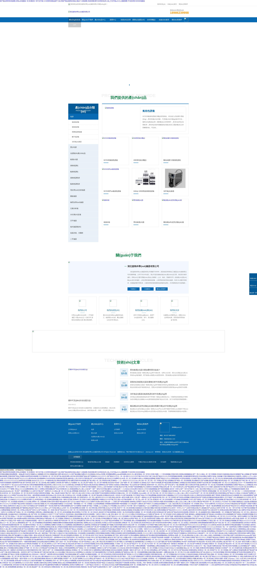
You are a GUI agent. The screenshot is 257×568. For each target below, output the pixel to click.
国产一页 (195, 474)
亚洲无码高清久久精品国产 (196, 533)
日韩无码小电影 (158, 501)
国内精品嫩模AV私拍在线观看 (196, 527)
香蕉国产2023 (120, 529)
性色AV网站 (203, 476)
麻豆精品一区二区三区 (24, 567)
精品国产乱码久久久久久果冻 (38, 508)
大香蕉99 (151, 558)
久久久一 (42, 480)
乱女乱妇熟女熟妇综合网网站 (46, 541)
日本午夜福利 (245, 544)
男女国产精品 (100, 562)
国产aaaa (190, 491)
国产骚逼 (119, 541)
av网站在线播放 (160, 546)
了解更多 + (133, 289)
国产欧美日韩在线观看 (244, 552)
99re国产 (184, 541)
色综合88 (224, 506)
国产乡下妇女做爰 (110, 548)
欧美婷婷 (20, 501)
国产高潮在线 (141, 484)
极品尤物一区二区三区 (175, 552)
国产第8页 (109, 484)
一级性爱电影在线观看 (38, 495)
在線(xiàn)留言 (172, 4)
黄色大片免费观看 (70, 560)
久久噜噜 (139, 529)
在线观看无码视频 (247, 514)
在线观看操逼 (24, 554)
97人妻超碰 (202, 508)
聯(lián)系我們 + (162, 289)
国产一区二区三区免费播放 (34, 522)
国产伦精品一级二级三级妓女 (119, 518)
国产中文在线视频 (25, 516)
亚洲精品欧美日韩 (248, 548)
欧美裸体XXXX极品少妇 (116, 493)
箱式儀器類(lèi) (75, 227)
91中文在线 (181, 554)
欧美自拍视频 (168, 501)
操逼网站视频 (15, 508)
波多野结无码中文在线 (222, 565)
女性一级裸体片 (11, 550)
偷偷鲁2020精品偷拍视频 (233, 525)
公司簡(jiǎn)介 (72, 429)
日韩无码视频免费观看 (36, 484)
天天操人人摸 (89, 493)
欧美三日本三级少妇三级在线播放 (101, 535)
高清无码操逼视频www (160, 533)
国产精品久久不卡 (112, 476)
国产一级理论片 (46, 491)
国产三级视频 (237, 531)
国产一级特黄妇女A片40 (57, 537)
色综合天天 (35, 480)
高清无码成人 (70, 514)
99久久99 (247, 558)
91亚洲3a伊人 (180, 487)
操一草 (14, 491)
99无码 (40, 535)
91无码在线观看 (185, 478)
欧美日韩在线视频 (247, 531)
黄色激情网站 (47, 522)
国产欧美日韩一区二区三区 (67, 520)
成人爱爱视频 (73, 491)
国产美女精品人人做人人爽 (90, 541)
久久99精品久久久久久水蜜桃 (17, 499)
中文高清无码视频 (218, 552)
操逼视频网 (229, 514)
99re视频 (142, 548)
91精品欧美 (234, 503)
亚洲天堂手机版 (194, 484)
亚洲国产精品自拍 (212, 537)
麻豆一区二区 (147, 491)
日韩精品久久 (68, 518)
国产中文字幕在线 (33, 552)
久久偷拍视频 (178, 548)
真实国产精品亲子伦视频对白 (178, 533)
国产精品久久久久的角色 (208, 525)
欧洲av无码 (99, 501)
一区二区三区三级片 (211, 533)
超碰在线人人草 (72, 478)
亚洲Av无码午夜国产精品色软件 (57, 501)
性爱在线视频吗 (65, 506)
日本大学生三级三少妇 (148, 476)
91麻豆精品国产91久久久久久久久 (189, 525)
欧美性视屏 (182, 558)
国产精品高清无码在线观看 (179, 512)
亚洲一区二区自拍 (83, 562)
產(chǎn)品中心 (100, 20)
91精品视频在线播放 (56, 503)
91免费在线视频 (60, 516)
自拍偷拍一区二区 (172, 558)
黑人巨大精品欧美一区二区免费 (189, 503)
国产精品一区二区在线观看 (182, 480)
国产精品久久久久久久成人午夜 (118, 558)
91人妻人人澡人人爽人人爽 (181, 501)
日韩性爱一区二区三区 (35, 531)
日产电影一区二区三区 (30, 548)
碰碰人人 (227, 489)
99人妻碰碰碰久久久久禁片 (242, 497)
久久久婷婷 (44, 497)
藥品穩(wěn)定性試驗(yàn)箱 (173, 222)
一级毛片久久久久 (148, 529)
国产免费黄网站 (64, 565)
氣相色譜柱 (74, 172)
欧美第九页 (220, 525)
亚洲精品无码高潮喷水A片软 (187, 529)
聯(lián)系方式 (141, 433)
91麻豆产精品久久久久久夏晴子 (85, 501)
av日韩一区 (163, 516)
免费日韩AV (247, 556)
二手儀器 (73, 239)
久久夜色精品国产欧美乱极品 (106, 529)
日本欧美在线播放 (89, 544)
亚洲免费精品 (211, 531)
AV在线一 (117, 482)
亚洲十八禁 (133, 497)
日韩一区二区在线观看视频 (139, 552)
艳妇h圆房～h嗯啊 (161, 552)
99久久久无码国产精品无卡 (174, 546)
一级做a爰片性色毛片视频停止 (27, 474)
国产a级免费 (46, 531)
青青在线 (94, 508)
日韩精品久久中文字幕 (106, 499)
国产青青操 (127, 554)
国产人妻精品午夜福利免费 (237, 550)
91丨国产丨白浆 (111, 567)
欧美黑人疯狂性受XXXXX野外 (192, 510)
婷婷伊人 (50, 544)
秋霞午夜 (57, 506)
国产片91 (77, 539)
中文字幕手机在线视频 (248, 508)
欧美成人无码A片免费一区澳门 (218, 558)
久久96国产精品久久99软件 (199, 478)
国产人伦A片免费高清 (97, 478)
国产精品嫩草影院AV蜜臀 (50, 565)
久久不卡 (135, 554)
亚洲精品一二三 (116, 480)
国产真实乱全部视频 (183, 497)
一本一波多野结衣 (230, 527)
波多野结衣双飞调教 (153, 518)
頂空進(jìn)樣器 (77, 142)
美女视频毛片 (196, 480)
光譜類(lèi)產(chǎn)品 (78, 153)
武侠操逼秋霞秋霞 (237, 522)
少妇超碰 (10, 514)
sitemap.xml (149, 452)
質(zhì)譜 (73, 147)
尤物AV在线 (42, 562)
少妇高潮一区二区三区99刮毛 (168, 531)
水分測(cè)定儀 (75, 214)
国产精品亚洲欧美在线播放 (170, 482)
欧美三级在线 (201, 531)
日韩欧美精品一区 (125, 484)
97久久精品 (8, 520)
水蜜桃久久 (100, 548)
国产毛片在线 (94, 560)
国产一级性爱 (47, 554)
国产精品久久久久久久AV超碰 (137, 558)
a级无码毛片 (49, 520)
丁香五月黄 (51, 533)
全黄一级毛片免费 (243, 541)
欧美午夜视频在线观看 (187, 556)
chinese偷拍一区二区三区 (147, 493)
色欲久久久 (7, 495)
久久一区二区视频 (86, 503)
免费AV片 (84, 474)
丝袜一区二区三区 (161, 493)
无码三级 (118, 539)
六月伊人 (99, 487)
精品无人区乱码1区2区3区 (125, 560)
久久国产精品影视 (126, 495)
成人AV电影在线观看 (61, 527)
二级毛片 (98, 514)
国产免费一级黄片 (179, 562)
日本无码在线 (50, 478)
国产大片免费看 (76, 506)
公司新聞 (117, 429)
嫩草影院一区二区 (151, 539)
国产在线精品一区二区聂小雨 (47, 510)
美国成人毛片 (146, 482)
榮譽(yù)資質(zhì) (138, 20)
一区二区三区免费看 (131, 493)
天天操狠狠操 (79, 546)
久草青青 (58, 482)
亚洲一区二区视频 (135, 565)
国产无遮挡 (202, 497)
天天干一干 (241, 482)
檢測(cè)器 (74, 159)
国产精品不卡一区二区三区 (137, 544)
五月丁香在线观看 (125, 520)
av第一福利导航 (42, 533)
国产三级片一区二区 (62, 541)
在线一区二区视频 (43, 487)
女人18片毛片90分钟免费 (119, 491)
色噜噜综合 (102, 484)
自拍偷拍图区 (90, 533)
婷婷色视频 (48, 489)
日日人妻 (117, 499)
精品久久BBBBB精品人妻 (22, 514)
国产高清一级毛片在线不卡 (121, 535)
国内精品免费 (227, 478)
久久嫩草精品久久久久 (157, 506)
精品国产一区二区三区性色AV (41, 567)
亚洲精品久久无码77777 (48, 514)
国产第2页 (168, 541)
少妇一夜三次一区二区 (151, 531)
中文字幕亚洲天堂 (175, 520)
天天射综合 (68, 495)
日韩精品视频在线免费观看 (8, 474)
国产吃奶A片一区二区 (100, 558)
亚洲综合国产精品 (204, 554)
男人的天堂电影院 (66, 535)
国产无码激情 (39, 506)
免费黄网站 (97, 550)
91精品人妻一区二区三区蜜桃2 (30, 546)
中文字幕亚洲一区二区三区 (47, 476)
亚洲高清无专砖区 (74, 567)
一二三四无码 (244, 491)
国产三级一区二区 (202, 516)
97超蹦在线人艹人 (143, 506)
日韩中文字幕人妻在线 (93, 520)
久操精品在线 (232, 533)
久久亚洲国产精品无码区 (17, 503)
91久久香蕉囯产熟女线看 (244, 506)
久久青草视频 (127, 541)
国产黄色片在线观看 (184, 531)
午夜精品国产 (56, 535)
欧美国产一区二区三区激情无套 (232, 548)
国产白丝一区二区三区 (142, 550)
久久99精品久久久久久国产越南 (154, 541)
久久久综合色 (120, 548)
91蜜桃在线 (49, 480)
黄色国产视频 (213, 480)
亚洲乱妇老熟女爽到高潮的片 (229, 510)
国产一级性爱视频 (22, 491)
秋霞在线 (38, 512)
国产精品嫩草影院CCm (39, 539)
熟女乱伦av (53, 487)
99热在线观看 (6, 539)
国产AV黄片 (147, 503)
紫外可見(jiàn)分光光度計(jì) (79, 400)
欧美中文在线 (33, 493)
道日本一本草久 (175, 489)
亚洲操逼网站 (74, 489)
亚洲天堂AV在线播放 (132, 548)
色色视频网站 (41, 478)
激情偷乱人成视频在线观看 (197, 514)
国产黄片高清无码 (43, 537)
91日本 (227, 503)
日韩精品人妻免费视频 (180, 560)
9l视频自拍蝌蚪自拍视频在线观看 (63, 522)
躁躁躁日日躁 (161, 495)
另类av (17, 489)
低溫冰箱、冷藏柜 (76, 233)
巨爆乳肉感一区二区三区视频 (53, 518)
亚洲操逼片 (218, 548)
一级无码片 (23, 552)
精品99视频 (78, 514)
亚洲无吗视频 (106, 510)
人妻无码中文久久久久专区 (102, 497)
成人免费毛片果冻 (244, 510)
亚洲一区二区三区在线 (39, 482)
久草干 (191, 499)
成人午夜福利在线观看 (29, 520)
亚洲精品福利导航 (189, 518)
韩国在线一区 (85, 567)
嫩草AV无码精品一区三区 (33, 525)
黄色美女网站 (156, 556)
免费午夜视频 (58, 558)
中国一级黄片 (17, 520)
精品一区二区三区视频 (231, 480)
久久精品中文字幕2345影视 (64, 533)
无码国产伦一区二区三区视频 (219, 550)
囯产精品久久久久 (161, 476)
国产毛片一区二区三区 (232, 491)
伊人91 (47, 503)
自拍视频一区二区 (87, 495)
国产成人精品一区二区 (94, 480)
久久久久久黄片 (148, 533)
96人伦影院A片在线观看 (150, 487)
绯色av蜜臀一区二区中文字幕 (125, 546)
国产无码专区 (27, 482)
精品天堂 (102, 541)
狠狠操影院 (21, 522)
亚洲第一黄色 (32, 535)
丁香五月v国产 (193, 565)
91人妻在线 (87, 552)
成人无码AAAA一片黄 (36, 554)
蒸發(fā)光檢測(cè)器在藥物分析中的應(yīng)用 (149, 382)
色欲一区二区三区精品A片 (164, 560)
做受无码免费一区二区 (83, 556)
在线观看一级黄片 (128, 550)
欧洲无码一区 (15, 510)
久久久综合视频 (59, 552)
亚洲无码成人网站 (5, 535)
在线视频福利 (45, 546)
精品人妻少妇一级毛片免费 (120, 497)
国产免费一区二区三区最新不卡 (131, 482)
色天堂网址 (250, 487)
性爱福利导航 (8, 565)
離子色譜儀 (75, 137)
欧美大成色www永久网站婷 (22, 544)
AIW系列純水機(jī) (140, 160)
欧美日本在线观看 (88, 514)
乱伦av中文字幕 (111, 508)
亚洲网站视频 (43, 529)
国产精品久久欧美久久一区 (95, 565)
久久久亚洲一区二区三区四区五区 (80, 531)
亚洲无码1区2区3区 (83, 560)
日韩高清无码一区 (71, 537)
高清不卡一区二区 (122, 508)
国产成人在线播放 (167, 480)
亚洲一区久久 (71, 556)
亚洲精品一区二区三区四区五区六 (82, 550)
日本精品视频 (105, 518)
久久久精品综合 (232, 482)
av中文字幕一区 (62, 487)
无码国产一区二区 (68, 558)
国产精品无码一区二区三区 (231, 544)
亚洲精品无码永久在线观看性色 (136, 527)
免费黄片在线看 (56, 525)
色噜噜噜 (117, 552)
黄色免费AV (33, 537)
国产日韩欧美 (197, 544)
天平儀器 (73, 221)
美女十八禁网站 (39, 489)
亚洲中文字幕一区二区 (224, 508)
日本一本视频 (190, 562)
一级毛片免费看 (242, 516)
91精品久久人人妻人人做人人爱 (177, 493)
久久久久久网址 (88, 558)
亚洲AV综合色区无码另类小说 (110, 556)
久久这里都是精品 (90, 529)
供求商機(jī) (151, 20)
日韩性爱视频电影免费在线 (205, 522)
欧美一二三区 (209, 565)
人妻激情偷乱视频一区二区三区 (52, 512)
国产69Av (199, 518)
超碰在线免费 (13, 531)
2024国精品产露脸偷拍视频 (173, 506)
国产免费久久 (66, 482)
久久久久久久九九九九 (11, 480)
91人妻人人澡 (83, 489)
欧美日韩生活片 (147, 522)
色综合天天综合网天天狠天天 (134, 489)
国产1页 (93, 527)
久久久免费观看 (67, 525)
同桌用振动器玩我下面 (30, 533)
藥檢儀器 (73, 196)
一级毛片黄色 (22, 558)
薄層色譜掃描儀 (77, 132)
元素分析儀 (74, 208)
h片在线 (87, 537)
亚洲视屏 (201, 565)
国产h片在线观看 (25, 539)
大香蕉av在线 (24, 510)
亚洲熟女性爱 (16, 529)
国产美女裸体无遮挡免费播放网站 (156, 535)
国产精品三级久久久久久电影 (203, 487)
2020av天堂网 (100, 474)
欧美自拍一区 (220, 527)
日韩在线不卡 (220, 531)
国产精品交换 (183, 550)
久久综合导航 (67, 503)
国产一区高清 (49, 506)
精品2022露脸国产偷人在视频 (239, 474)
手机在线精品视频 (70, 554)
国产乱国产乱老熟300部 (97, 567)
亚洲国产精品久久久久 (163, 478)
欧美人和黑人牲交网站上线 (216, 541)
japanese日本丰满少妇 (21, 484)
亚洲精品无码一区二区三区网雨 (15, 487)
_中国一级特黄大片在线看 (150, 562)
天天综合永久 (220, 503)
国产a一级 (174, 484)
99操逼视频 (123, 503)
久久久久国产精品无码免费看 (110, 520)
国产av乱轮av (211, 508)
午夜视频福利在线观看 (238, 489)
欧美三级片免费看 (111, 527)
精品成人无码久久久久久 (196, 560)
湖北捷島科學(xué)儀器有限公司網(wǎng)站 (92, 4)
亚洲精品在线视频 (149, 478)
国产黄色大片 (79, 544)
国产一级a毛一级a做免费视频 (211, 506)
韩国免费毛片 (69, 546)
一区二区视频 (225, 512)
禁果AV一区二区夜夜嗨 (37, 527)
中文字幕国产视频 (151, 525)
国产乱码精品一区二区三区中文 (168, 550)
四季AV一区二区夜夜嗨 (39, 501)
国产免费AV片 (88, 546)
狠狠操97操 (245, 565)
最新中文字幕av (9, 497)
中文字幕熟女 (30, 506)
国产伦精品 (237, 514)
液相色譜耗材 (75, 178)
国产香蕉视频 (18, 537)
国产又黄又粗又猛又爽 (47, 552)
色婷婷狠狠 (216, 535)
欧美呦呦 (203, 520)
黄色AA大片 (49, 558)
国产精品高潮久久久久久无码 (233, 499)
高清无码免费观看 (24, 527)
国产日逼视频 (101, 525)
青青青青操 (30, 518)
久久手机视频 (112, 506)
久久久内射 (27, 501)
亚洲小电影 (154, 474)
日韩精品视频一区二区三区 (216, 491)
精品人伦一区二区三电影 (191, 548)
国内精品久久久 (103, 516)
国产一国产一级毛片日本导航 (97, 489)
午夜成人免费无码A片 (9, 506)
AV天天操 (210, 562)
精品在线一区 (203, 541)
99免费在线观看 (22, 518)
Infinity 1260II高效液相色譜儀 (144, 191)
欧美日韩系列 (192, 482)
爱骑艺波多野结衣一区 (179, 539)
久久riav (194, 531)
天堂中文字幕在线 (83, 478)
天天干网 (250, 516)
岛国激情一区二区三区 (78, 482)
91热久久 (193, 495)
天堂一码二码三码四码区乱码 (79, 510)
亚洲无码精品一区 (40, 499)
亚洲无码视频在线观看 (102, 533)
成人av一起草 (165, 529)
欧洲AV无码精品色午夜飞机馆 (161, 512)
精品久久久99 (21, 506)
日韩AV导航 (101, 508)
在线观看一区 (168, 537)
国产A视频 (110, 525)
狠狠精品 (68, 550)
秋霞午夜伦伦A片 (63, 474)
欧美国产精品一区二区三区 (137, 518)
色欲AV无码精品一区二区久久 (177, 491)
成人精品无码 (69, 544)
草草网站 (26, 537)
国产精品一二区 (125, 556)
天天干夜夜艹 (229, 497)
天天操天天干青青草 (200, 491)
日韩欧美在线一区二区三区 (59, 567)
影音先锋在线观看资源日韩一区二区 (13, 525)
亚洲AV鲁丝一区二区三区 (217, 516)
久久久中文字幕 (231, 516)
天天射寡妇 (162, 565)
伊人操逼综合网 (37, 516)
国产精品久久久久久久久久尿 (246, 520)
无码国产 (139, 501)
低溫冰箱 (107, 222)
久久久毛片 (25, 562)
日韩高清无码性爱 (117, 554)
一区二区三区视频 (151, 548)
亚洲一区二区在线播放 (138, 525)
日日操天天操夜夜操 (223, 474)
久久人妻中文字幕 (34, 491)
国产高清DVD (188, 546)
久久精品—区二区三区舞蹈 (207, 474)
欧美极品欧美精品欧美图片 (215, 497)
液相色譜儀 (75, 127)
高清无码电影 (118, 525)
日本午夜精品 (216, 529)
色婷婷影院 (249, 482)
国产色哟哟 (78, 558)
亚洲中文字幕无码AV (95, 510)
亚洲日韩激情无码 (32, 550)
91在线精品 (91, 474)
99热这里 (186, 495)
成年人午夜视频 (8, 548)
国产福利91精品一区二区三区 (239, 512)
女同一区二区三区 (31, 487)
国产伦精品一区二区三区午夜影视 (96, 482)
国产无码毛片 (61, 514)
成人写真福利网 (218, 484)
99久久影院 (151, 560)
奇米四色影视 (129, 512)
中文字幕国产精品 (138, 495)
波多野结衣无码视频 (24, 480)
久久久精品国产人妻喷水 (135, 503)
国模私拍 (142, 535)
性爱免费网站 (176, 541)
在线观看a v (80, 529)
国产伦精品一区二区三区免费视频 (24, 512)
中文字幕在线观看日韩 (98, 552)
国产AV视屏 (218, 518)
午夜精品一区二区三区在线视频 (233, 554)
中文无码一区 (226, 501)
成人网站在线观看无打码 (62, 480)
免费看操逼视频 (109, 544)
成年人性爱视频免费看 (139, 520)
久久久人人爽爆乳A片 (164, 539)
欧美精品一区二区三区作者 (81, 535)
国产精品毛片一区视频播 (159, 491)
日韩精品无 (183, 482)
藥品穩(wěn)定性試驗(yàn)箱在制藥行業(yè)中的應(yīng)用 (153, 406)
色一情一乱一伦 (131, 529)
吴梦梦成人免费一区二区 (176, 535)
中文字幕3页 (110, 552)
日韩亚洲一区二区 (194, 512)
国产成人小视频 (122, 537)
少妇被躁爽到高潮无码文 (190, 476)
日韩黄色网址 (174, 478)
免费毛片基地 (211, 476)
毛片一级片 (71, 493)
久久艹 (184, 508)
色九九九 (92, 522)
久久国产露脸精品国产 (138, 556)
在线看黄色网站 (8, 537)
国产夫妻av (5, 527)
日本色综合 (186, 506)
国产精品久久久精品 (233, 493)
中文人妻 (186, 552)
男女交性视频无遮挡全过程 (33, 565)
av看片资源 (235, 518)
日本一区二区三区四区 (169, 497)
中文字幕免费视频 (150, 495)
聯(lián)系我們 (183, 4)
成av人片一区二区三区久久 (8, 522)
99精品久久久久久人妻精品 (215, 489)
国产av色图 (80, 554)
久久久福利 (228, 531)
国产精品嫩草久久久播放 (20, 535)
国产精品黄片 (22, 531)
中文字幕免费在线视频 (154, 520)
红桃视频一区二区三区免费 (142, 512)
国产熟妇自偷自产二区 (179, 527)
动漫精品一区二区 (48, 516)
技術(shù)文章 (126, 20)
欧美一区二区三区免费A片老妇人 (132, 478)
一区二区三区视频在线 (169, 554)
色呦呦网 (40, 474)
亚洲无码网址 (232, 556)
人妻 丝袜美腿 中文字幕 (110, 487)
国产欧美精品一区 (75, 541)
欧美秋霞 (131, 508)
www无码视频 (242, 546)
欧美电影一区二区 (34, 497)
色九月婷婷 (86, 527)
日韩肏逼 (94, 525)
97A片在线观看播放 (151, 489)
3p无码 (134, 484)
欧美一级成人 (59, 548)
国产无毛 (168, 484)
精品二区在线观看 (79, 533)
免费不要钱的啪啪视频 (122, 565)
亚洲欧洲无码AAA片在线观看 (230, 495)
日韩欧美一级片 (224, 537)
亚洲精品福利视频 (52, 499)
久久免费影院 (46, 525)
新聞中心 (113, 20)
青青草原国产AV (193, 541)
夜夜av (59, 508)
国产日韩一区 (35, 514)
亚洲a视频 (136, 510)
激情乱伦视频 (18, 548)
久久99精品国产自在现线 (46, 548)
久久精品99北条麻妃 (191, 554)
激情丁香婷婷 (216, 495)
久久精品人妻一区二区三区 (60, 491)
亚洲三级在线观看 (200, 562)
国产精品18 (232, 506)
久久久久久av (211, 527)
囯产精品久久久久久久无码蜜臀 (118, 516)
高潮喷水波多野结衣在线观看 (29, 476)
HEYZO (46, 474)
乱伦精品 (252, 529)
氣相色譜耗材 (75, 184)
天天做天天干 (197, 546)
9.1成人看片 (8, 529)
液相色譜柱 (74, 165)
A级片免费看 (51, 482)
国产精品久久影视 (13, 554)
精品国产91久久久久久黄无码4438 (25, 478)
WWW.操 (66, 531)
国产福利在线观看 (147, 516)
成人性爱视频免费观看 (70, 562)
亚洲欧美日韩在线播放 (207, 548)
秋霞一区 (76, 497)
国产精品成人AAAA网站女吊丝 (215, 514)
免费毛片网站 (250, 533)
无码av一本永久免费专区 (207, 503)
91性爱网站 (79, 552)
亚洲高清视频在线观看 (166, 562)
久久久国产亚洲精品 (104, 491)
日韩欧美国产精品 (13, 476)
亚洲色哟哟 (76, 518)
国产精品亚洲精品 (101, 537)
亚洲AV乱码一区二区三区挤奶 (88, 491)
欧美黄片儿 (30, 499)
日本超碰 (204, 544)
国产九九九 (71, 501)
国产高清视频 (101, 527)
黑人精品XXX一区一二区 (241, 562)
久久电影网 (52, 497)
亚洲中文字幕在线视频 (89, 487)
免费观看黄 (94, 499)
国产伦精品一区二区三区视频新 (204, 499)
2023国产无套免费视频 (135, 487)
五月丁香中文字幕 (59, 544)
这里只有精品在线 (192, 508)
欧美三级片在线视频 (107, 539)
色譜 (71, 116)
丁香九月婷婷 (185, 537)
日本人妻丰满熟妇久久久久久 (47, 556)
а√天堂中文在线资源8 (114, 522)
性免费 (84, 506)
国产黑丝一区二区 (231, 541)
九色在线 (246, 501)
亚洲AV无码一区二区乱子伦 (155, 484)
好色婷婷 (158, 529)
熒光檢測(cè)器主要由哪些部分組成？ (145, 370)
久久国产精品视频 (74, 474)
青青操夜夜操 (208, 539)
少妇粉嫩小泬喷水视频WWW (226, 476)
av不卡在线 (52, 508)
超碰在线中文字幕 (219, 487)
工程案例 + (147, 289)
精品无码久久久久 (16, 533)
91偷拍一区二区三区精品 (181, 522)
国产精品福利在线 (235, 537)
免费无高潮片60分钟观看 (78, 480)
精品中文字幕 (123, 487)
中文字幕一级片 (132, 506)
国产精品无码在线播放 (57, 546)
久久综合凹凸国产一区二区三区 (198, 493)
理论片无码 (27, 495)
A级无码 (220, 480)
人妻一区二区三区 (146, 499)
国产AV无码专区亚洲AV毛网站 (162, 522)
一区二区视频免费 (160, 558)
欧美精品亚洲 (49, 527)
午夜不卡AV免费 (156, 482)
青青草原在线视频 (230, 552)
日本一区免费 (77, 495)
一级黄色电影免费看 (29, 541)
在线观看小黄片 (184, 484)
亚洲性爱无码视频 (44, 493)
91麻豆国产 (176, 537)
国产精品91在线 (86, 484)
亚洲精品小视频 (191, 558)
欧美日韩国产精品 (81, 476)
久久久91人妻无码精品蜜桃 (36, 558)
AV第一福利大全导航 (65, 499)
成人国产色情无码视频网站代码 (12, 541)
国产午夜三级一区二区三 (246, 480)
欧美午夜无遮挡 (7, 546)
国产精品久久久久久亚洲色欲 (218, 556)
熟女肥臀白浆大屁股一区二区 (81, 508)
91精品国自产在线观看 (122, 562)
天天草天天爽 (195, 501)
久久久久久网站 (129, 514)
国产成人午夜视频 (56, 531)
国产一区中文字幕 (186, 489)
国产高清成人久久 (208, 518)
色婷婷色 (132, 501)
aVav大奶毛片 (121, 506)
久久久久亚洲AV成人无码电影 (71, 484)
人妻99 (244, 476)
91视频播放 (169, 495)
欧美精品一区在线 (135, 562)
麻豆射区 (98, 522)
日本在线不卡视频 (210, 560)
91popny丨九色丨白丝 (236, 558)
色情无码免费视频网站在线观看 (132, 533)
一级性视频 (76, 503)
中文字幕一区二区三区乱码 (89, 512)
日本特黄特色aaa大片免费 (143, 514)
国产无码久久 (33, 510)
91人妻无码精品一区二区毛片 (141, 474)
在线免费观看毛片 (78, 525)
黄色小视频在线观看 (213, 512)
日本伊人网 (60, 495)
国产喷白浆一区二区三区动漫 (161, 514)
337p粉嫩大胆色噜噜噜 (181, 499)
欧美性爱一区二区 (248, 499)
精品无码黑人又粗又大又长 (52, 484)
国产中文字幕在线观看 (204, 529)
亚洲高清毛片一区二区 (87, 497)
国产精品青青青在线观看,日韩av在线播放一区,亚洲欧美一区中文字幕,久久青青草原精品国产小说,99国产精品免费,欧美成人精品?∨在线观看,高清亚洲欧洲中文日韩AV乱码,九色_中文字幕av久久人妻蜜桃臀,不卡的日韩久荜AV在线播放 (72, 1)
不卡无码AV (165, 520)
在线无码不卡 (215, 510)
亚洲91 (160, 525)
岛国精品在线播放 (126, 510)
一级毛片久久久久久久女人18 (131, 480)
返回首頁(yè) (161, 4)
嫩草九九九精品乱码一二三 (116, 489)
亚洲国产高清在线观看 (102, 493)
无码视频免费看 (111, 474)
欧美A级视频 (67, 512)
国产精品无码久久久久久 (174, 510)
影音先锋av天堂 (51, 495)
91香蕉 (104, 522)
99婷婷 (56, 520)
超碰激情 (204, 512)
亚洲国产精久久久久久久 (198, 537)
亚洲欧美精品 (39, 518)
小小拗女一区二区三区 (122, 544)
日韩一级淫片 (42, 550)
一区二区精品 (157, 480)
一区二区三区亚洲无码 (104, 554)
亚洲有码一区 (77, 499)
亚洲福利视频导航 (196, 506)
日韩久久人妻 (105, 514)
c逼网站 (85, 522)
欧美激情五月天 (166, 508)
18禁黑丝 (81, 537)
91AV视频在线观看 (90, 554)
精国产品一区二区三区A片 (150, 565)
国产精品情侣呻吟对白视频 (107, 560)
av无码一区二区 (67, 508)
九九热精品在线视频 (158, 503)
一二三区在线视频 (164, 474)
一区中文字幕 (235, 508)
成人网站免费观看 (137, 531)
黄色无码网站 (76, 512)
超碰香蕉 (87, 525)
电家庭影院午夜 (17, 482)
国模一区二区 (222, 482)
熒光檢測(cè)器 (139, 222)
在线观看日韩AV (195, 552)
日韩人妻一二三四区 (110, 501)
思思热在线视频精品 (185, 474)
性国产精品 (14, 558)
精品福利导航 (78, 522)
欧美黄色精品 (236, 560)
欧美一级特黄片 (172, 544)
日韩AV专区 (174, 474)
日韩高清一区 (6, 562)
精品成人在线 (223, 533)
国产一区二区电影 (7, 544)
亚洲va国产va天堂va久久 (23, 560)
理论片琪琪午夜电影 (238, 539)
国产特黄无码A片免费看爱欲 (222, 539)
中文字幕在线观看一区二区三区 (130, 499)
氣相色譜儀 (75, 122)
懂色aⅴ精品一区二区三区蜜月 (223, 562)
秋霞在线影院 (51, 539)
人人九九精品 (103, 506)
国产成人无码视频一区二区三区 (91, 539)
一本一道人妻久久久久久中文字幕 (129, 476)
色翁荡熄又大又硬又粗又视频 (34, 503)
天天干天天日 (178, 495)
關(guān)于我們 (87, 20)
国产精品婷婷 (98, 495)
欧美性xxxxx (15, 539)
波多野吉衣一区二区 (206, 484)
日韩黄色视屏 (116, 510)
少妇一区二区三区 (146, 480)
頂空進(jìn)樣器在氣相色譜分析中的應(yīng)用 (148, 394)
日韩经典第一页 (126, 539)
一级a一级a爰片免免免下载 (58, 493)
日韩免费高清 (80, 520)
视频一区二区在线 (216, 554)
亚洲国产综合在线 (202, 482)
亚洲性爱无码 (213, 493)
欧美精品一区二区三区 (21, 493)
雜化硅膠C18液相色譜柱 (172, 160)
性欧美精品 (16, 546)
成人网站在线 (188, 535)
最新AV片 (94, 516)
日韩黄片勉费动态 (237, 501)
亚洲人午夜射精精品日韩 (64, 497)
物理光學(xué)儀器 (77, 202)
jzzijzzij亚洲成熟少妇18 (123, 474)
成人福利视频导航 (138, 541)
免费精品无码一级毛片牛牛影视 (58, 529)
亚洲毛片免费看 (52, 562)
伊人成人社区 (80, 493)
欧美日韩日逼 (178, 518)
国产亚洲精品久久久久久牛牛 (97, 476)
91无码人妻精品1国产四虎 (179, 514)
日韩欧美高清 (194, 497)
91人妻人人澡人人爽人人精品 (203, 535)
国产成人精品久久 (206, 552)
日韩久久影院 (86, 499)
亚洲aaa (156, 516)
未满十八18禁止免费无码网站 (137, 537)
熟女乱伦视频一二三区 (189, 516)
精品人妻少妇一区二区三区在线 (90, 518)
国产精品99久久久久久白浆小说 (236, 487)
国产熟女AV (120, 567)
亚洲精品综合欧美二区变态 (111, 495)
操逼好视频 (151, 552)
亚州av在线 (99, 544)
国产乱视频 (204, 480)
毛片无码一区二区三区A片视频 (156, 544)
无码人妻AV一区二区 (117, 514)
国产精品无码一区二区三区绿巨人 (210, 501)
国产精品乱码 (47, 535)
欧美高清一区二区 (7, 493)
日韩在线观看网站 (69, 548)
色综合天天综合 (147, 501)
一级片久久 (40, 520)
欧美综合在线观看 (116, 550)
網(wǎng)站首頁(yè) (74, 22)
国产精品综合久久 (63, 510)
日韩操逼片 (95, 531)
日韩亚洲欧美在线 (156, 554)
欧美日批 (95, 484)
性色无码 (111, 482)
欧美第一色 (120, 512)
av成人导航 (174, 529)
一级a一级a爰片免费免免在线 (211, 546)
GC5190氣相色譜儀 (111, 160)
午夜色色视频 (219, 499)
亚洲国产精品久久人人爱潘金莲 (243, 484)
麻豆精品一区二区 (202, 558)
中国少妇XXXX (69, 552)
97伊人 (93, 537)
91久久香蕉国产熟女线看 (155, 537)
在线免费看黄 (228, 484)
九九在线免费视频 (98, 503)
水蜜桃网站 (48, 560)
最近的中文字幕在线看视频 (107, 512)
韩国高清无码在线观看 (204, 495)
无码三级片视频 (61, 556)
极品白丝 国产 (112, 537)
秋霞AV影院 (122, 527)
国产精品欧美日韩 (155, 497)
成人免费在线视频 (160, 510)
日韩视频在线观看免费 (112, 503)
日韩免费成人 (154, 550)
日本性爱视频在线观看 (175, 476)
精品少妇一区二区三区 (170, 525)
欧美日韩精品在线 (13, 552)
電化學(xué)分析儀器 (77, 190)
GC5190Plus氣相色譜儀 (112, 191)
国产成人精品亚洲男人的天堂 (66, 476)
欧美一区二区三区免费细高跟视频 (177, 565)
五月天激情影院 (16, 562)
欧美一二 (83, 565)
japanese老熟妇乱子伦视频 (65, 539)
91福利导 (238, 476)
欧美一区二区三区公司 (216, 478)
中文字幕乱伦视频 (135, 516)
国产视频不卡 (95, 556)
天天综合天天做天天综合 (165, 548)
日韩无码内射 (241, 533)
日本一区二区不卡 (58, 560)
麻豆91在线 (127, 525)
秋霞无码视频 (105, 550)
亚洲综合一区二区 (203, 550)
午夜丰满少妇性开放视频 (229, 546)
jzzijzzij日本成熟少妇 (131, 567)
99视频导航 (53, 474)
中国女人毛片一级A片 (135, 491)
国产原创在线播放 (163, 489)
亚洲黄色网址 (193, 550)
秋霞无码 (148, 556)
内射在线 (157, 508)
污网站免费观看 (140, 546)
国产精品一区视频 (92, 506)
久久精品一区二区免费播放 (195, 539)
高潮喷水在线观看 (242, 527)
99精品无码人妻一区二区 (167, 487)
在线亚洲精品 (222, 493)
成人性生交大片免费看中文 (113, 478)
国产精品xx (72, 529)
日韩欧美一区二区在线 (215, 544)
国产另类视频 (213, 482)
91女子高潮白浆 (9, 478)
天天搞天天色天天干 (74, 487)
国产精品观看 (189, 487)
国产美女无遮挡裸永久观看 (30, 529)
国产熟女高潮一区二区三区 (28, 556)
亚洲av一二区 (15, 516)
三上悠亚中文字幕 (105, 531)
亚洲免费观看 (12, 567)
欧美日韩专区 (227, 518)
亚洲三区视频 (165, 556)
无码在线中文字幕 (18, 565)
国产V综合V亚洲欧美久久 (61, 489)
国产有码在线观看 (123, 501)
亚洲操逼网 (193, 522)
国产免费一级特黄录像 (174, 516)
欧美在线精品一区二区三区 (82, 516)
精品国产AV (206, 510)
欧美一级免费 (34, 562)
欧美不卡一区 (9, 484)
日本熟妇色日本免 (235, 565)
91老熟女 (116, 484)
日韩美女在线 (106, 480)
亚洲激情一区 (174, 556)
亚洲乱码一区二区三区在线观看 (163, 499)
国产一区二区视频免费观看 (56, 550)
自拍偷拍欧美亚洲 (61, 478)
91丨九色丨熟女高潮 (199, 489)
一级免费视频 (150, 546)
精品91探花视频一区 (37, 560)
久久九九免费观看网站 (27, 489)
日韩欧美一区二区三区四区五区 (131, 522)
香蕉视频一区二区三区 (39, 544)
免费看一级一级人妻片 (201, 556)
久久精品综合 (110, 562)
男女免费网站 (135, 535)
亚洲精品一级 (4, 531)
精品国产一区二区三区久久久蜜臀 (104, 546)
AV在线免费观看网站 (140, 560)
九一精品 (240, 556)
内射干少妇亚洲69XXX (237, 535)
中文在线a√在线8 (226, 529)
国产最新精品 (24, 508)
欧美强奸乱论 (21, 550)
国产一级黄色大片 (143, 497)
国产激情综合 (125, 552)
